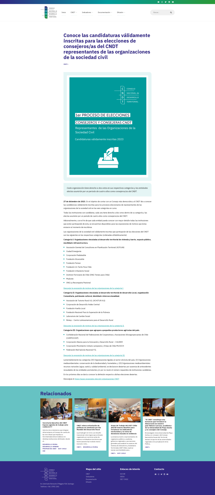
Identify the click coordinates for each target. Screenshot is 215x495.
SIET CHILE (124, 479)
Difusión (120, 12)
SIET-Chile (62, 449)
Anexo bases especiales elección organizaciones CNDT (97, 379)
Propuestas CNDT (50, 449)
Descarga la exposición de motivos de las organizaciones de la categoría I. (93, 288)
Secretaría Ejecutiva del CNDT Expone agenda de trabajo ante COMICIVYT (55, 425)
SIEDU (122, 477)
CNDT (73, 12)
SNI (44, 451)
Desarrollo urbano (51, 446)
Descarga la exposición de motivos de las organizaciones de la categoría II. (93, 326)
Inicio (64, 12)
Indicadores (86, 12)
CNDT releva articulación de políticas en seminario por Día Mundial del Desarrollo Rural (89, 428)
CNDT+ (65, 64)
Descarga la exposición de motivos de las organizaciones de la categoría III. (94, 355)
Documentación (104, 12)
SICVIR (122, 474)
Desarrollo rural (50, 444)
